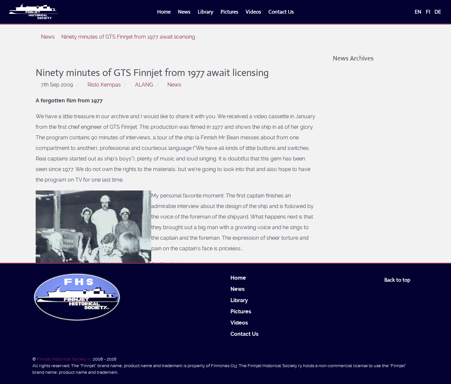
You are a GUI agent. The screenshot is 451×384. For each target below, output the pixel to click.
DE (437, 12)
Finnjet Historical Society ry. (65, 359)
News (174, 85)
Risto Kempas (104, 85)
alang (144, 85)
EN (419, 12)
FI (429, 12)
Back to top (398, 280)
